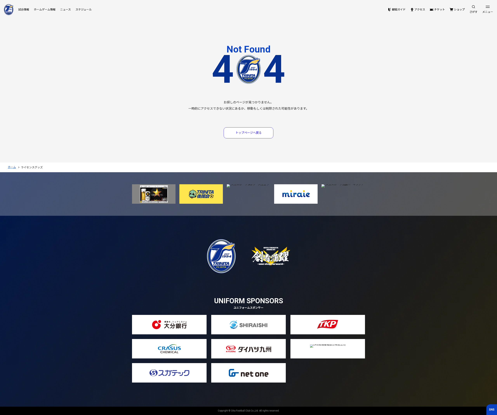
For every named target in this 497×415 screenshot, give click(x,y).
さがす (473, 11)
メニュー (487, 11)
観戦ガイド (399, 9)
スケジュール (84, 9)
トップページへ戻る (248, 133)
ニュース (65, 9)
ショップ (459, 9)
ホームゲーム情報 (45, 9)
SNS (491, 409)
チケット (439, 9)
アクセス (419, 9)
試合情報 (23, 9)
